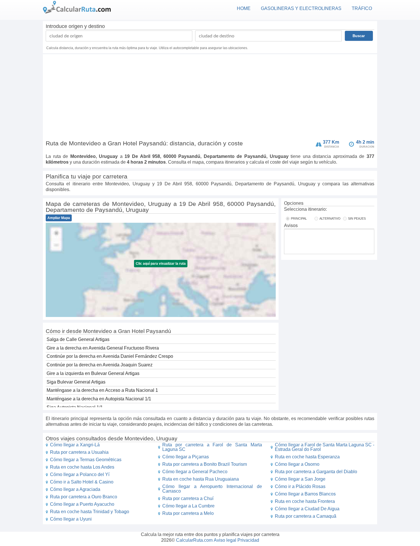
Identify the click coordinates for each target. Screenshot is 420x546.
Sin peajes (357, 218)
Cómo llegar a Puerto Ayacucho (82, 504)
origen (76, 26)
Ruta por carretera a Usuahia (79, 452)
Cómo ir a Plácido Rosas (300, 486)
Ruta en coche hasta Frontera (305, 501)
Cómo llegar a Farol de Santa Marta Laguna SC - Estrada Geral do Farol (324, 447)
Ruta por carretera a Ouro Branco (83, 496)
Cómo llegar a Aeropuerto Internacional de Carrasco (212, 488)
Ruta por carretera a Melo (188, 513)
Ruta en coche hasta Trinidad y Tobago (89, 511)
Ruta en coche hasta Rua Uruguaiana (200, 479)
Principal (299, 218)
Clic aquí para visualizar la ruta (161, 264)
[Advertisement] (210, 98)
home (244, 8)
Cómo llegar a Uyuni (71, 519)
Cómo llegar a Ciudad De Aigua (307, 508)
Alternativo (330, 218)
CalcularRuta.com (194, 540)
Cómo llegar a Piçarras (185, 456)
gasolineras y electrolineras (301, 8)
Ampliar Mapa (58, 218)
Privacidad (248, 540)
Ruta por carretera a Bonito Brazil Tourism (204, 464)
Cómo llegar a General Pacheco (194, 471)
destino (96, 26)
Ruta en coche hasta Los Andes (82, 467)
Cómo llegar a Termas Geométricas (85, 459)
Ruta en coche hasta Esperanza (307, 456)
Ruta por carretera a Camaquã (305, 516)
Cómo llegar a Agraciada (75, 489)
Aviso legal (225, 540)
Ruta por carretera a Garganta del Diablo (316, 471)
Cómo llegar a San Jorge (300, 479)
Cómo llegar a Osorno (297, 464)
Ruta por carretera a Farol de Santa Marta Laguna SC (212, 447)
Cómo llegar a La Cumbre (188, 505)
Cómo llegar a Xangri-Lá (75, 444)
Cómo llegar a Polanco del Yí (79, 474)
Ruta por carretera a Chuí (187, 498)
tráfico (362, 8)
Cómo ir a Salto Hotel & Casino (81, 481)
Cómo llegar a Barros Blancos (305, 493)
